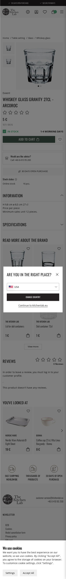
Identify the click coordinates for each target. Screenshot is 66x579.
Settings (10, 573)
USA (16, 286)
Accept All (28, 573)
